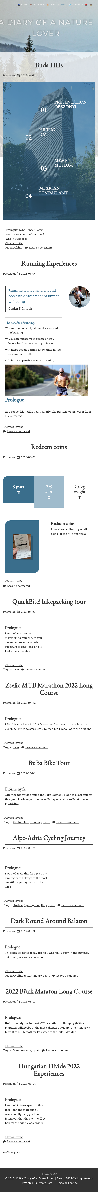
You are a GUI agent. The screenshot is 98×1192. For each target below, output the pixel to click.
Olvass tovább (14, 243)
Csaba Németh (20, 308)
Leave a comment (40, 247)
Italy (44, 905)
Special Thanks (68, 1183)
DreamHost (45, 1183)
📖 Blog (62, 4)
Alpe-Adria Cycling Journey (49, 837)
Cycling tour (21, 822)
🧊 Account (75, 4)
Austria (18, 905)
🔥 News (51, 4)
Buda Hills (49, 65)
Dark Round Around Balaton (49, 920)
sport (46, 822)
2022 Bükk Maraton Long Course (49, 991)
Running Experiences (49, 263)
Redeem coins (49, 446)
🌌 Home (22, 4)
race (16, 669)
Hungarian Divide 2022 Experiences (49, 1070)
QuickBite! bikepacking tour (49, 601)
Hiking (17, 247)
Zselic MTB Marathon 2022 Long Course (49, 689)
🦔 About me (36, 4)
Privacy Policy (49, 1174)
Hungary (36, 822)
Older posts (12, 1152)
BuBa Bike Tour (49, 762)
